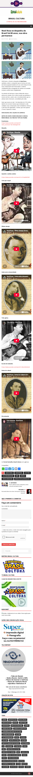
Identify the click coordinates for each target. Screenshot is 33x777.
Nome (3, 520)
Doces (16, 737)
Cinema (27, 725)
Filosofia (23, 737)
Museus (25, 755)
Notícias (21, 761)
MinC (3, 749)
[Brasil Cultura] (16, 14)
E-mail (3, 525)
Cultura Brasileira (8, 476)
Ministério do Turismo (8, 752)
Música (23, 476)
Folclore (5, 740)
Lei (3, 746)
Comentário (5, 508)
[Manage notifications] (29, 773)
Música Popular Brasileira (22, 479)
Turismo (27, 767)
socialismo (5, 767)
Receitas (24, 764)
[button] (31, 26)
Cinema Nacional (7, 728)
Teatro (21, 767)
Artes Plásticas (6, 722)
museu (4, 755)
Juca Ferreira (25, 743)
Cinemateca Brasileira (20, 728)
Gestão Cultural (14, 740)
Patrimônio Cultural (8, 764)
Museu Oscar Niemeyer (14, 755)
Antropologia (13, 719)
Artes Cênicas (22, 719)
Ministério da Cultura (13, 749)
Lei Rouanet (9, 746)
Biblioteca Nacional (17, 725)
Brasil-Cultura (13, 39)
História (23, 740)
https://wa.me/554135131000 (16, 688)
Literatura (18, 746)
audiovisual (19, 473)
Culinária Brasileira (7, 734)
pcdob (18, 764)
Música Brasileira (7, 479)
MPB (17, 476)
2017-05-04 (5, 39)
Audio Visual (9, 473)
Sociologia (14, 767)
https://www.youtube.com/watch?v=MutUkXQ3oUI (16, 367)
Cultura (27, 473)
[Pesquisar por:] (16, 551)
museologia (24, 752)
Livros (25, 746)
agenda (4, 719)
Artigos (15, 722)
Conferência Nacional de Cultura (11, 731)
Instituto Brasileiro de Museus (11, 743)
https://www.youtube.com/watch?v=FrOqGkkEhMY (16, 177)
